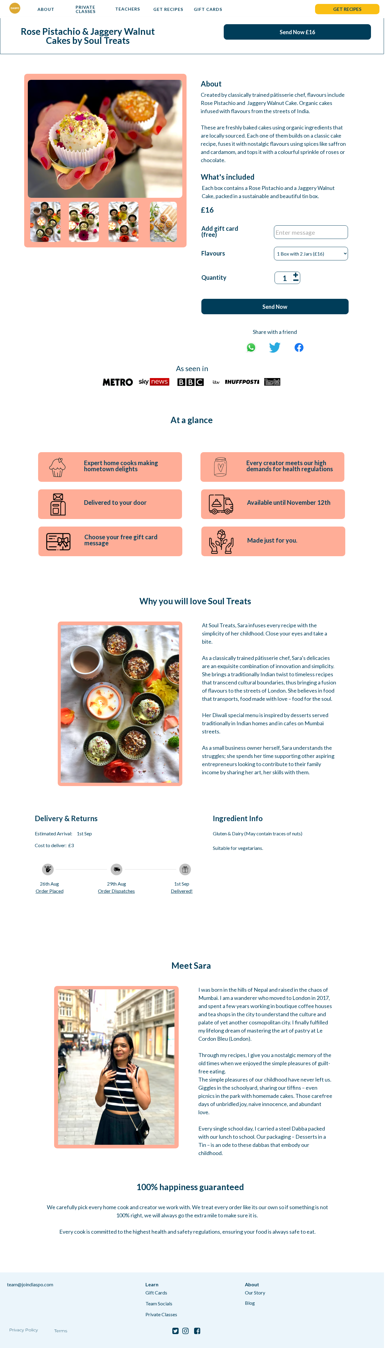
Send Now (274, 306)
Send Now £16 (297, 32)
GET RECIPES (168, 9)
